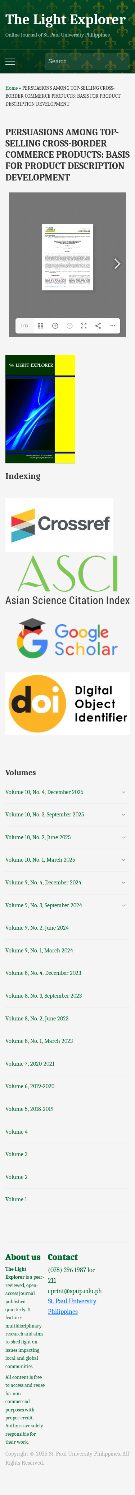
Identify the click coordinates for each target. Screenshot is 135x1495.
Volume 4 (16, 1132)
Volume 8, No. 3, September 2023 (43, 996)
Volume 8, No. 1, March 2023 (39, 1041)
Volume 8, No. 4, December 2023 (43, 973)
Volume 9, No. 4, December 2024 (43, 882)
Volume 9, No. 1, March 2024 (39, 950)
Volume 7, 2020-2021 (29, 1064)
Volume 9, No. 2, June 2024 (37, 928)
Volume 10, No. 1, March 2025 (40, 860)
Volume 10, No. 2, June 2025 (38, 837)
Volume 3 (16, 1154)
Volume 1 (16, 1199)
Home (11, 88)
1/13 (24, 325)
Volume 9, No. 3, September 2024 (43, 905)
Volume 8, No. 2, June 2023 (36, 1018)
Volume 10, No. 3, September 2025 (44, 814)
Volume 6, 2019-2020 (29, 1086)
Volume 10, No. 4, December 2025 (44, 792)
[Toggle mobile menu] (10, 62)
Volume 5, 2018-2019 (29, 1109)
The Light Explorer (65, 19)
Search (120, 61)
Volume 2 (16, 1177)
